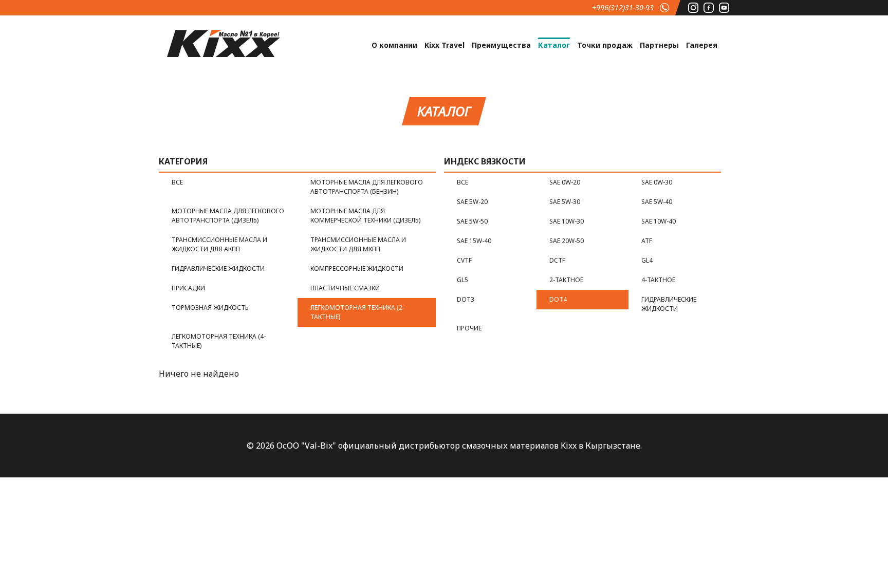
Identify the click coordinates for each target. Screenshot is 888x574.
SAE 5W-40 (656, 201)
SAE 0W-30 (656, 182)
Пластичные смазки (345, 288)
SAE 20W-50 (566, 240)
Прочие (469, 328)
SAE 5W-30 (564, 201)
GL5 (462, 279)
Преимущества (501, 45)
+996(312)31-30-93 (623, 7)
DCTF (557, 260)
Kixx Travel (444, 45)
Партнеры (659, 45)
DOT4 (558, 299)
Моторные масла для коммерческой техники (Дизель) (365, 216)
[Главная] (223, 42)
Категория (183, 161)
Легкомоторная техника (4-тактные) (219, 341)
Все (177, 182)
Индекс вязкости (485, 161)
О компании (394, 45)
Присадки (188, 288)
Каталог (554, 45)
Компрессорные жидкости (356, 268)
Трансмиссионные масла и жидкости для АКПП (219, 244)
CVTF (464, 260)
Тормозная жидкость (210, 307)
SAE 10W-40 (658, 221)
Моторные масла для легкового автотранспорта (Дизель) (228, 216)
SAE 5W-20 (472, 201)
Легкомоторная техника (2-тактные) (357, 312)
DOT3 (465, 299)
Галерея (701, 45)
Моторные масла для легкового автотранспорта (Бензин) (366, 187)
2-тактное (566, 279)
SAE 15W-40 (474, 240)
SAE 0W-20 (564, 182)
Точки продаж (605, 45)
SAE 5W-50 (472, 221)
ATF (646, 240)
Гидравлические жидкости (218, 268)
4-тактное (658, 279)
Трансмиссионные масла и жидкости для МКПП (358, 244)
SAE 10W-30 (566, 221)
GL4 (647, 260)
